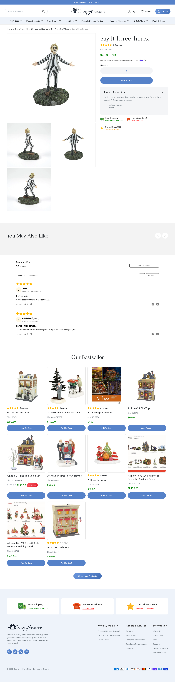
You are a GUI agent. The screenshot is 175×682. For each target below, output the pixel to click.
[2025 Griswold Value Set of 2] (66, 386)
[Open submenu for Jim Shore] (76, 20)
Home (9, 29)
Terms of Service (160, 648)
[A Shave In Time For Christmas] (66, 453)
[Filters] (142, 275)
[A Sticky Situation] (106, 453)
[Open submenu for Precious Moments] (128, 20)
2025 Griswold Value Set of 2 (63, 412)
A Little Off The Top (139, 408)
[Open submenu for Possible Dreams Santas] (104, 20)
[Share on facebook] (152, 304)
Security (156, 644)
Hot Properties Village (60, 29)
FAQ (155, 640)
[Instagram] (15, 651)
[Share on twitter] (157, 304)
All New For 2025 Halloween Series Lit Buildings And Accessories (144, 477)
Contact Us (158, 635)
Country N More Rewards (109, 631)
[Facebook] (9, 651)
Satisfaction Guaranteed (109, 635)
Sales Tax (130, 648)
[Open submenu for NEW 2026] (21, 20)
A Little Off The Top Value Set (23, 475)
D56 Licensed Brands (39, 29)
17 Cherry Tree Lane (18, 412)
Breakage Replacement (136, 644)
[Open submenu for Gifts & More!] (147, 20)
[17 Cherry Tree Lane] (26, 386)
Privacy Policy (159, 652)
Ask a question (144, 265)
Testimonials (103, 640)
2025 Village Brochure (100, 412)
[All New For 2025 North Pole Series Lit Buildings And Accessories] (26, 520)
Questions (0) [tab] (33, 275)
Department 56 (21, 29)
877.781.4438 (137, 120)
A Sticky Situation (97, 479)
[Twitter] (20, 651)
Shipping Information (135, 640)
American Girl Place (58, 547)
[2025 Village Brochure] (106, 386)
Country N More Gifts (22, 669)
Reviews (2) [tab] (21, 275)
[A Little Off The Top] (147, 386)
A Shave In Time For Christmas (64, 475)
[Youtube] (26, 651)
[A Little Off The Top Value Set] (26, 453)
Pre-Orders (131, 635)
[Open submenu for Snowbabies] (60, 20)
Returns (129, 631)
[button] (162, 11)
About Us (157, 631)
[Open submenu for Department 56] (42, 20)
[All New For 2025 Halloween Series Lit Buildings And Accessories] (147, 453)
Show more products (87, 576)
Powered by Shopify (41, 669)
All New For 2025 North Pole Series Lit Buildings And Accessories (23, 545)
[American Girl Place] (66, 520)
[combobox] (24, 11)
